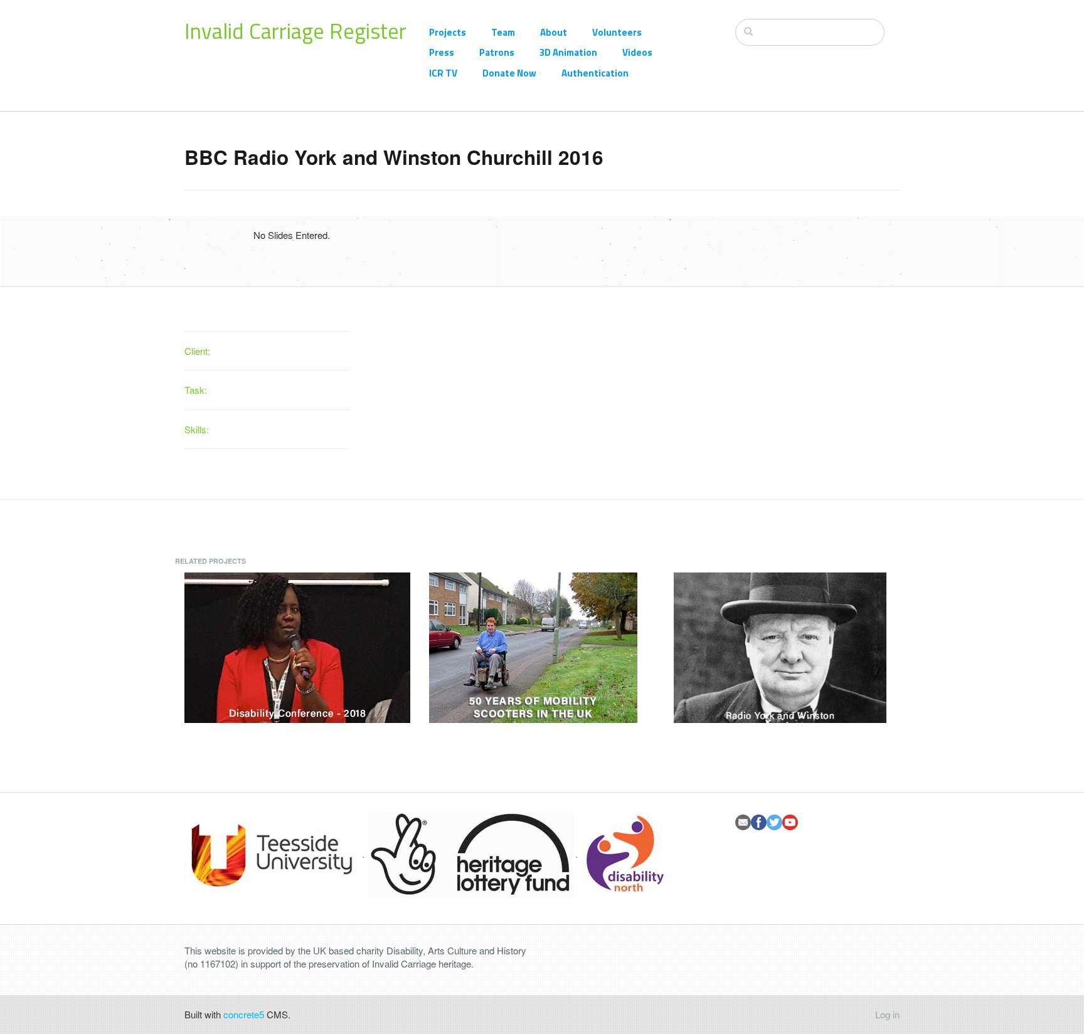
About (553, 32)
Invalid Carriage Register (295, 30)
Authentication (595, 73)
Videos (637, 52)
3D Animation (568, 52)
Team (503, 32)
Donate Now (509, 73)
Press (441, 52)
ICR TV (443, 73)
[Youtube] (790, 822)
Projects (447, 32)
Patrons (496, 52)
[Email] (743, 822)
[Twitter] (774, 822)
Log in (887, 1014)
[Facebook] (759, 822)
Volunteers (617, 32)
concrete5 (243, 1014)
